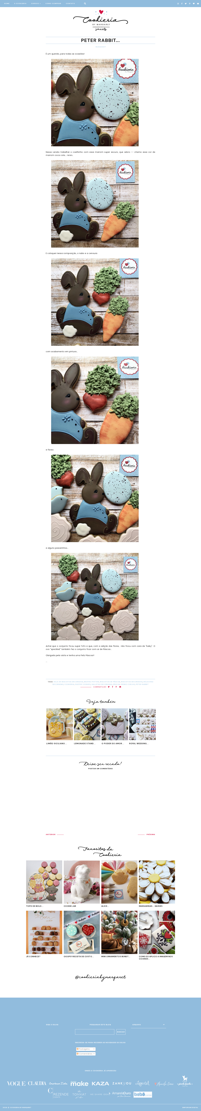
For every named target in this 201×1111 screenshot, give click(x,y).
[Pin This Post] (116, 687)
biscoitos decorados (132, 682)
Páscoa (116, 684)
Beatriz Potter (91, 682)
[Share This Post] (112, 687)
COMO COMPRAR (53, 3)
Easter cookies (83, 684)
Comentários (85, 1053)
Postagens (84, 1049)
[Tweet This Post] (109, 687)
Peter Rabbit (142, 684)
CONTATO (70, 3)
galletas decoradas (101, 684)
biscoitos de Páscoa (110, 682)
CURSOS (35, 3)
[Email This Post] (120, 687)
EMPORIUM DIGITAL (190, 1107)
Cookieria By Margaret (20, 1107)
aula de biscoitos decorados (68, 682)
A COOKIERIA (20, 3)
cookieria (69, 684)
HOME (7, 3)
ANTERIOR (51, 834)
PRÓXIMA (151, 834)
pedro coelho (128, 684)
